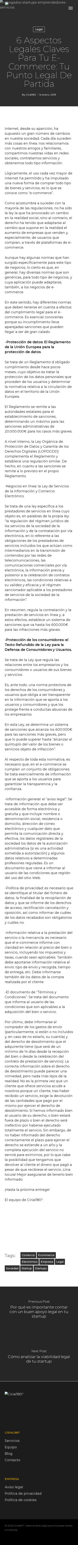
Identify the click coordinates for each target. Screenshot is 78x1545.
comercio (28, 1255)
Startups (41, 1268)
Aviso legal (14, 1487)
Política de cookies (21, 1500)
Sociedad (12, 1268)
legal (60, 1261)
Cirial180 (31, 94)
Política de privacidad (23, 1493)
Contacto (12, 1460)
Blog (8, 1454)
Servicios (12, 1441)
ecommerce (46, 1255)
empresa (47, 1261)
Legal (39, 29)
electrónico (29, 1261)
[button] (71, 8)
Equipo (11, 1447)
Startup (27, 1268)
